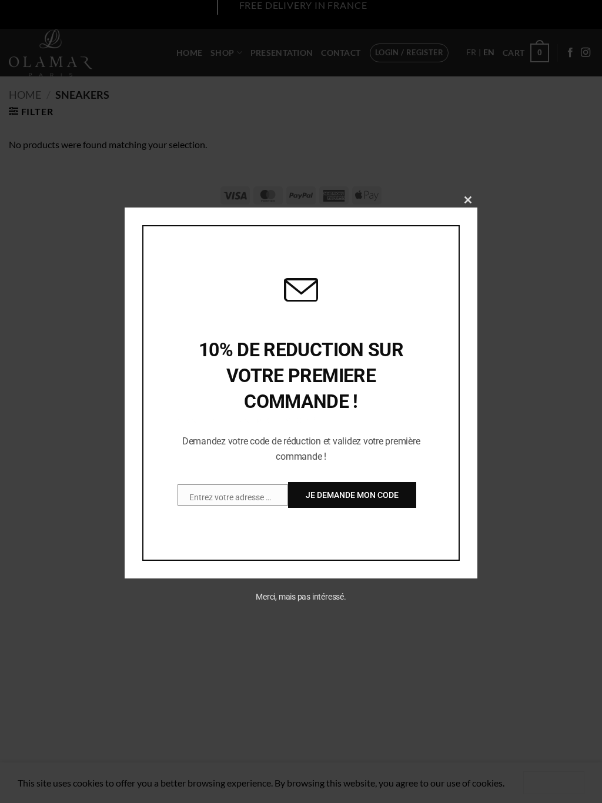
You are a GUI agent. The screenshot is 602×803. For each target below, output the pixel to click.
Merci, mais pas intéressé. (301, 596)
